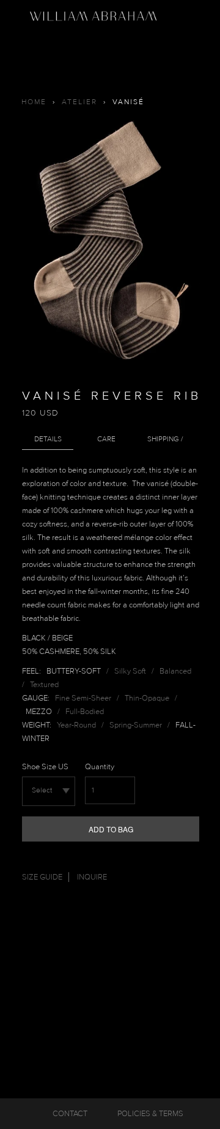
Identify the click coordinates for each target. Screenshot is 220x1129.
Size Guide (42, 877)
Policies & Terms (150, 1114)
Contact (70, 1114)
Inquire (92, 877)
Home (33, 102)
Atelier (79, 102)
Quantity (99, 767)
